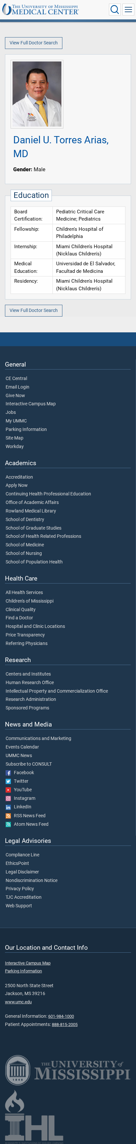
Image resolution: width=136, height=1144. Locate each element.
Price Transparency (25, 635)
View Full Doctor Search (34, 43)
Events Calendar (22, 747)
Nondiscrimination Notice (31, 880)
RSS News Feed (28, 816)
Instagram (23, 798)
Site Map (14, 438)
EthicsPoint (17, 863)
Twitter (19, 781)
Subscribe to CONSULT (29, 764)
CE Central (16, 378)
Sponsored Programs (27, 708)
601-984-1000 (61, 1016)
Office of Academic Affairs (32, 502)
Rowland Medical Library (31, 511)
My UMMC (16, 421)
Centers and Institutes (28, 674)
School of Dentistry (25, 519)
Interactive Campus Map (31, 404)
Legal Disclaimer (22, 872)
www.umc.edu (18, 1001)
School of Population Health (34, 562)
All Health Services (24, 592)
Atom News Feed (30, 824)
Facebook (22, 772)
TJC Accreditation (24, 897)
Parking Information (26, 429)
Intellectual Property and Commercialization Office (57, 691)
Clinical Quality (21, 609)
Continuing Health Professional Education (48, 494)
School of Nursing (24, 553)
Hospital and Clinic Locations (35, 626)
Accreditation (19, 477)
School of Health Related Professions (43, 536)
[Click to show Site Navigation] (128, 9)
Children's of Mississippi (29, 601)
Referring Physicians (27, 643)
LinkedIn (21, 807)
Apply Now (17, 485)
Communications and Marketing (38, 738)
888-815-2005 (65, 1024)
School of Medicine (25, 545)
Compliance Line (22, 855)
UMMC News (19, 755)
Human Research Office (30, 682)
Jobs (11, 412)
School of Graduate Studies (33, 528)
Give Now (15, 395)
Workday (15, 446)
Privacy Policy (20, 889)
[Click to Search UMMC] (115, 9)
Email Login (17, 387)
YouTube (21, 790)
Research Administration (31, 699)
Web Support (19, 906)
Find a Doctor (19, 618)
